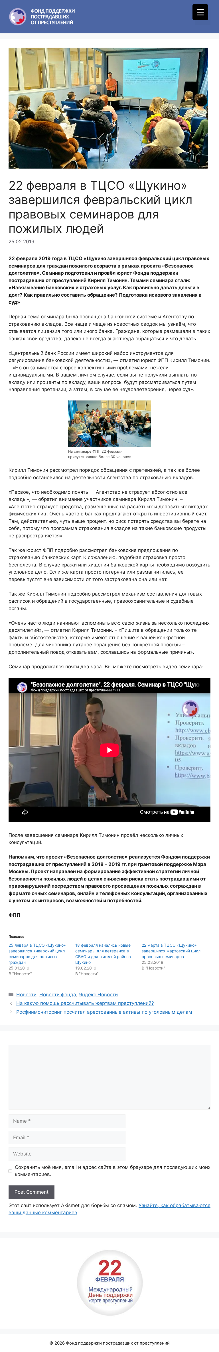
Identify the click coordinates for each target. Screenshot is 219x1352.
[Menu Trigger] (200, 12)
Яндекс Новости (98, 994)
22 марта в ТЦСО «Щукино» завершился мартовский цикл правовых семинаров (171, 951)
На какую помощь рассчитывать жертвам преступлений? (85, 1003)
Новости (26, 994)
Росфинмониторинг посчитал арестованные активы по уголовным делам (104, 1012)
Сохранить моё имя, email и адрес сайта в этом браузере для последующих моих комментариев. (112, 1170)
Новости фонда (57, 994)
